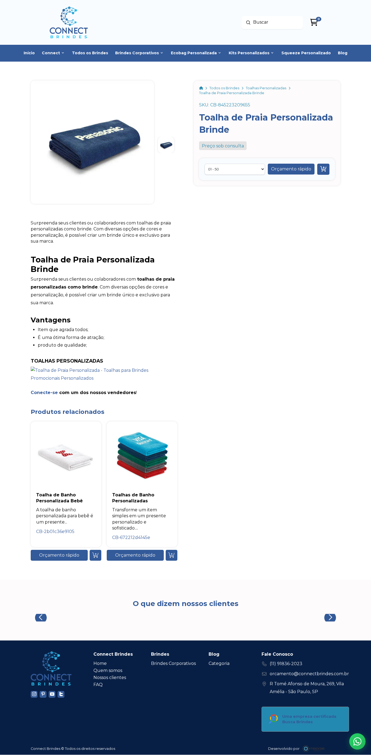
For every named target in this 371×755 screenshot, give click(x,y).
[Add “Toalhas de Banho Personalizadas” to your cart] (171, 555)
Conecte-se (44, 392)
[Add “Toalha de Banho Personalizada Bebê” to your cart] (95, 555)
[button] (291, 169)
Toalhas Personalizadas (67, 361)
